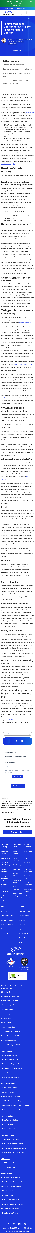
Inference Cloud (27, 857)
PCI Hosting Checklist (8, 1167)
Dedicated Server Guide (8, 1073)
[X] (16, 741)
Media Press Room (7, 924)
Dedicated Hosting (5, 845)
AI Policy (21, 942)
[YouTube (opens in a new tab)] (25, 1224)
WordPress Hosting (7, 1009)
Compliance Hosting (17, 845)
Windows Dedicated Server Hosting (12, 1152)
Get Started (17, 50)
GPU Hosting (5, 858)
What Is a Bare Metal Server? (10, 1110)
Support (22, 906)
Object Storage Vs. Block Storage (11, 1077)
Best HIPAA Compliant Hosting (11, 1177)
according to (30, 113)
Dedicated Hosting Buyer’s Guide (11, 1068)
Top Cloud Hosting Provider (10, 996)
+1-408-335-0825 (27, 1228)
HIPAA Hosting (15, 852)
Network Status (24, 915)
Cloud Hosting (29, 851)
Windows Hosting (7, 1018)
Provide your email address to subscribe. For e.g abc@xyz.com (17, 771)
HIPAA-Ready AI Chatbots (9, 1120)
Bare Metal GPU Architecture (10, 1096)
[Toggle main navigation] (24, 13)
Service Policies (23, 933)
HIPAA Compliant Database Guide (12, 1182)
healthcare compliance (8, 398)
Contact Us (4, 933)
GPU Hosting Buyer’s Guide (10, 1059)
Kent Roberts (25, 39)
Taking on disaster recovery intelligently (17, 69)
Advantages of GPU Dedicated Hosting (13, 1148)
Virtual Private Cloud (29, 877)
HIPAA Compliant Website (9, 1191)
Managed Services (4, 886)
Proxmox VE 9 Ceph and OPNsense (12, 1045)
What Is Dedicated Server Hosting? (12, 1143)
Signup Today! (17, 832)
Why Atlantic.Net (6, 911)
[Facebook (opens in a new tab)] (8, 1224)
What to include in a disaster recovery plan (16, 74)
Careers (3, 929)
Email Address (10, 762)
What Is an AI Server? (8, 1129)
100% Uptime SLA (24, 911)
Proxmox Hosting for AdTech (10, 1031)
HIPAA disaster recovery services (19, 720)
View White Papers (18, 786)
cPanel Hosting (6, 1022)
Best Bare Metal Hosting (9, 1087)
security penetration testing (23, 364)
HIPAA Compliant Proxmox (10, 1213)
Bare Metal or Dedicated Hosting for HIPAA (15, 1105)
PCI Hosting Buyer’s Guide (9, 1055)
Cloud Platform (27, 845)
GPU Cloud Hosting (28, 864)
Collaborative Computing (28, 897)
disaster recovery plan (8, 164)
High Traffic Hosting (7, 1092)
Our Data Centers (7, 920)
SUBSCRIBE (17, 776)
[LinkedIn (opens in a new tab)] (19, 1224)
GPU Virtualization (7, 1124)
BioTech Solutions (16, 875)
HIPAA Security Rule (7, 1195)
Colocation (4, 891)
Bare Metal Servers (4, 852)
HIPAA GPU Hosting (17, 881)
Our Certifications (7, 915)
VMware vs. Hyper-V (7, 1005)
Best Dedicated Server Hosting (11, 1139)
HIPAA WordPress (16, 859)
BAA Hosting (17, 869)
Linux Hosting (5, 1014)
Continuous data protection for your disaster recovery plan (16, 81)
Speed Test (22, 924)
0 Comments (12, 44)
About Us (4, 906)
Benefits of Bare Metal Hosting (11, 1101)
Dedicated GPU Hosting (5, 864)
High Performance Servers (5, 898)
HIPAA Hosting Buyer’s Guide (10, 1064)
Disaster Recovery (18, 41)
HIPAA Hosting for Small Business (12, 1204)
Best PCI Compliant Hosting (10, 1163)
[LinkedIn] (22, 741)
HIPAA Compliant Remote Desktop (12, 1186)
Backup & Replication (28, 883)
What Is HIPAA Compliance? (10, 1199)
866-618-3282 (12, 1228)
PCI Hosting (17, 865)
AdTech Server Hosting (17, 895)
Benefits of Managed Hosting (10, 1000)
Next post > (29, 793)
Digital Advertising (16, 888)
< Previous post (7, 793)
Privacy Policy (23, 938)
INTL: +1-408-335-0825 (20, 8)
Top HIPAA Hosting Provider (10, 1208)
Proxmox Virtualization (8, 1040)
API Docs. (22, 920)
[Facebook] (11, 741)
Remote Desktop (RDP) (8, 1027)
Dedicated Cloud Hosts (28, 870)
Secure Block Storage (28, 890)
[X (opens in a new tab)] (14, 1224)
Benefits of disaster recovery (13, 65)
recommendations (25, 323)
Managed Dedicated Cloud (4, 878)
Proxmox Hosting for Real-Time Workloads (15, 1036)
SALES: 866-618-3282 (7, 8)
